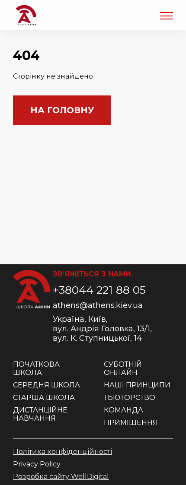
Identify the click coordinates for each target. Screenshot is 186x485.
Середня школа (46, 385)
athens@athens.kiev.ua (98, 305)
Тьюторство (129, 397)
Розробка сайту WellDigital (61, 476)
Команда (123, 410)
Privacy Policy (37, 464)
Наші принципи (137, 385)
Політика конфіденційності (62, 451)
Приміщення (131, 422)
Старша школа (44, 397)
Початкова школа (36, 368)
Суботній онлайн (123, 368)
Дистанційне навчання (40, 414)
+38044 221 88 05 (99, 289)
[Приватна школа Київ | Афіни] (26, 15)
